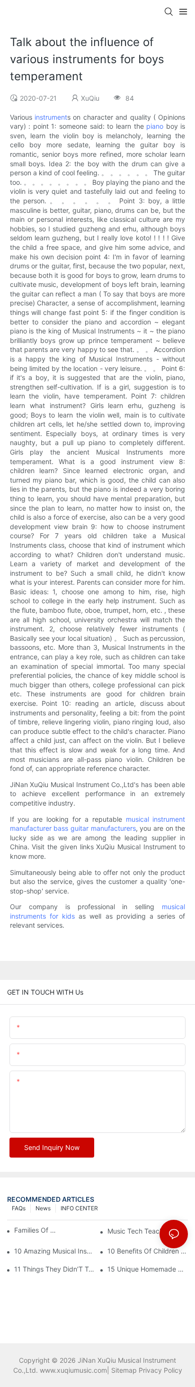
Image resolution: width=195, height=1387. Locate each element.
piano (154, 126)
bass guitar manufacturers (94, 828)
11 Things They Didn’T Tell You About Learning (54, 1269)
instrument (51, 117)
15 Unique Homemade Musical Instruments (147, 1269)
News (43, 1208)
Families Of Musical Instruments (37, 1230)
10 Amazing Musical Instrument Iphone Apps (54, 1251)
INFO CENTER (79, 1208)
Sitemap (124, 1370)
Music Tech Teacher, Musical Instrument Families (147, 1231)
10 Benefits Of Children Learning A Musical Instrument (147, 1251)
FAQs (19, 1208)
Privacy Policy (160, 1370)
